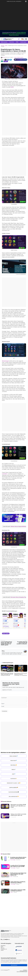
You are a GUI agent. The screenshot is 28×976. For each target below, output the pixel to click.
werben (2, 950)
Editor (2, 946)
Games (15, 57)
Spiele (6, 45)
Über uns (2, 947)
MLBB (12, 87)
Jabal (4, 57)
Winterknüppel (5, 361)
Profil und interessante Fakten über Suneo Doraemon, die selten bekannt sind (18, 874)
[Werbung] (14, 16)
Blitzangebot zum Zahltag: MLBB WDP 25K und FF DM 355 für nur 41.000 (18, 806)
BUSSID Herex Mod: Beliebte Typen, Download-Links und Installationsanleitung (7, 674)
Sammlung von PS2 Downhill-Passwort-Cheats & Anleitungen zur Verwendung (20, 674)
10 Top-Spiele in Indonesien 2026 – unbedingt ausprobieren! (18, 890)
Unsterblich (4, 473)
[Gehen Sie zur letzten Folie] (23, 662)
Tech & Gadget (12, 859)
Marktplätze (3, 945)
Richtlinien (25, 970)
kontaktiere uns (4, 949)
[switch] (26, 39)
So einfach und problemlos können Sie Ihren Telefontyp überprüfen (18, 858)
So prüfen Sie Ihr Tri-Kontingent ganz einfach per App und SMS (17, 866)
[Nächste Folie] (25, 662)
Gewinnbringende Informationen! (14, 33)
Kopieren (5, 61)
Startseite (2, 45)
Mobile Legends (20, 57)
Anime (11, 876)
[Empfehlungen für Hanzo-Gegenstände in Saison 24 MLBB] (8, 59)
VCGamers (7, 970)
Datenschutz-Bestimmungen (22, 971)
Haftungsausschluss (23, 970)
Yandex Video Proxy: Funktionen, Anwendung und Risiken (17, 882)
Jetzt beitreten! (14, 965)
